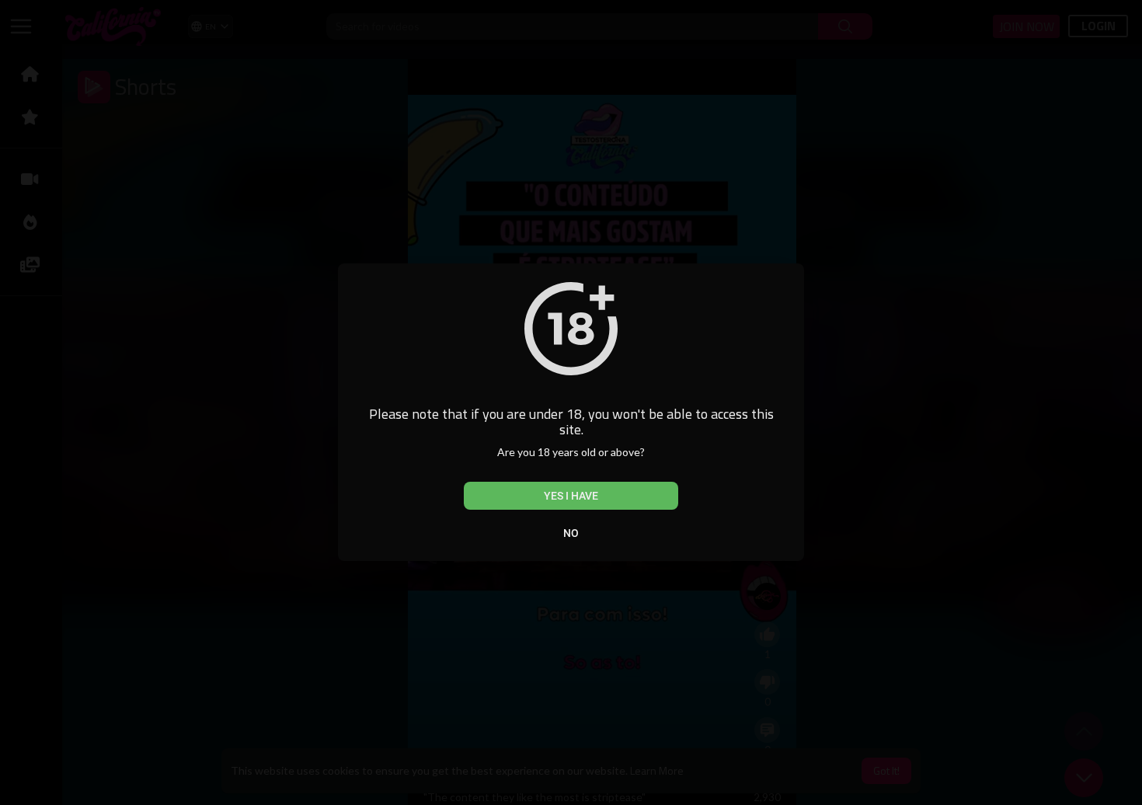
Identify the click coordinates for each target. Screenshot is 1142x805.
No (571, 533)
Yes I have (571, 496)
